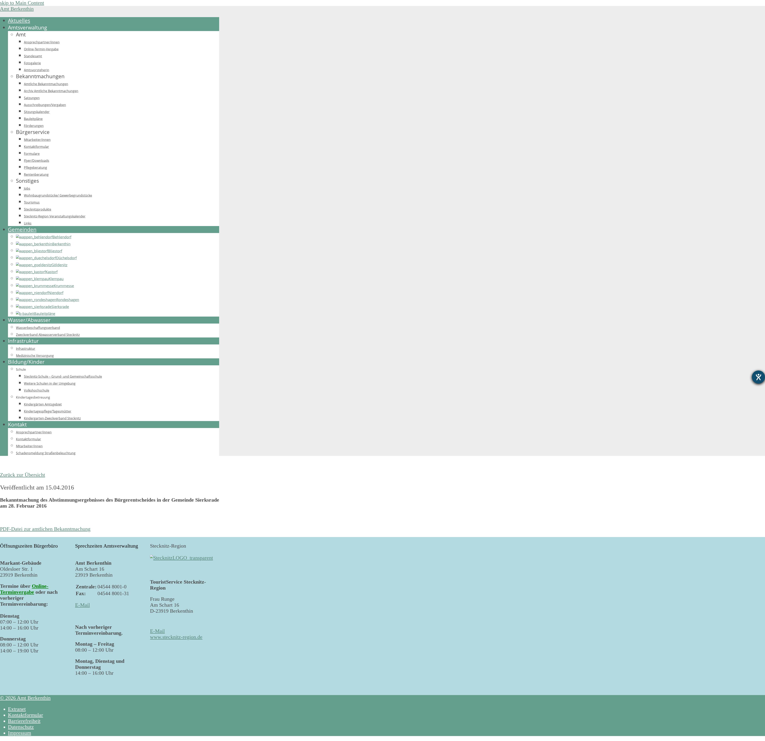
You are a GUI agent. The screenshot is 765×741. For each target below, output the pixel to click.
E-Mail (82, 605)
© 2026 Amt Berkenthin (25, 698)
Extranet (17, 709)
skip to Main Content (22, 3)
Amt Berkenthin (17, 9)
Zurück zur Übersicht (22, 475)
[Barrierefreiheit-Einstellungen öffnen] (758, 377)
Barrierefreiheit (24, 721)
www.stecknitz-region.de (176, 637)
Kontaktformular (25, 715)
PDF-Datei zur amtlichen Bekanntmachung (45, 529)
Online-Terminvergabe (24, 589)
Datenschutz (21, 727)
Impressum (19, 733)
